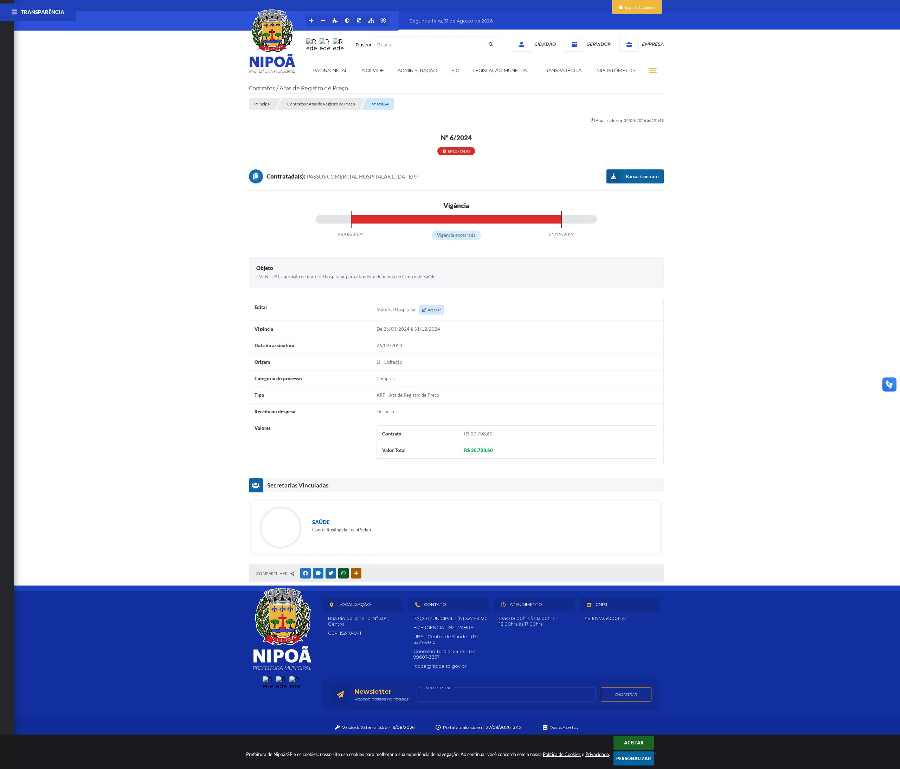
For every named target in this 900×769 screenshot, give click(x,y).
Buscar (364, 44)
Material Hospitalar (409, 309)
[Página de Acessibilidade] (383, 20)
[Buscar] (490, 44)
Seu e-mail (437, 687)
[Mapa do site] (371, 20)
